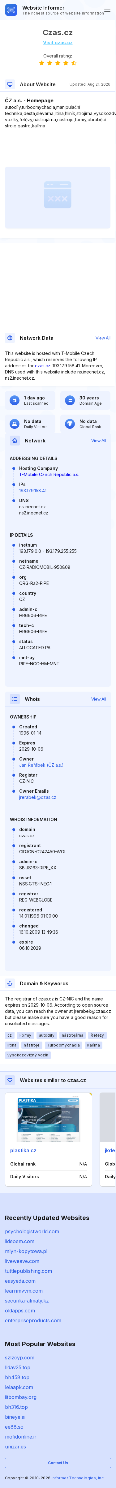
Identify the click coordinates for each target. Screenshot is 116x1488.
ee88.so (14, 1427)
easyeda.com (20, 1281)
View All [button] (103, 337)
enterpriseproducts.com (33, 1320)
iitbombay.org (21, 1397)
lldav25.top (17, 1367)
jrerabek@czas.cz (37, 797)
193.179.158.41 (32, 490)
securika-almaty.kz (27, 1301)
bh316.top (16, 1407)
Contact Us (58, 1462)
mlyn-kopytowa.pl (26, 1251)
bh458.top (17, 1377)
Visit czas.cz (58, 42)
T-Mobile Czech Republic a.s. (49, 474)
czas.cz (42, 365)
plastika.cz (23, 1150)
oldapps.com (20, 1310)
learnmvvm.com (24, 1291)
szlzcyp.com (19, 1357)
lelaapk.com (19, 1387)
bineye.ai (15, 1417)
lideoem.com (19, 1241)
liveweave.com (22, 1261)
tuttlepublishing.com (28, 1271)
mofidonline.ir (21, 1437)
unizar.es (15, 1446)
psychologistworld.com (32, 1231)
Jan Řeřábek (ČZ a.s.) (41, 765)
